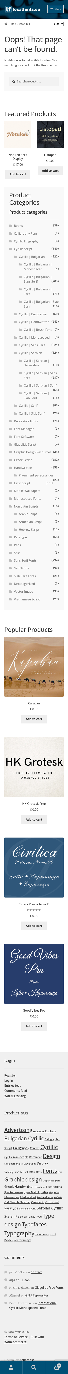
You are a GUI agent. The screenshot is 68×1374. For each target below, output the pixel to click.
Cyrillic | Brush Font (38, 330)
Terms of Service (16, 1337)
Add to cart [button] (17, 174)
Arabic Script (28, 514)
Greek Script (23, 460)
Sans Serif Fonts (25, 560)
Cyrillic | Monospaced (34, 337)
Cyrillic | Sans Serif (32, 345)
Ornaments (37, 1202)
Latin (44, 1192)
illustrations (54, 1187)
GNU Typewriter (36, 1295)
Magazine (54, 1192)
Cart (52, 1364)
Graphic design (23, 1179)
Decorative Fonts (26, 421)
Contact (36, 1272)
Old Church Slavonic (17, 1202)
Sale (17, 553)
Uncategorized (24, 584)
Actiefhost (27, 1360)
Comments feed (15, 1091)
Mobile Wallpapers (27, 491)
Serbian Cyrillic (50, 1208)
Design (51, 1156)
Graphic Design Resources (32, 452)
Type (39, 1216)
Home (12, 24)
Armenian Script (30, 522)
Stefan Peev (13, 1216)
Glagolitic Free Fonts (49, 1287)
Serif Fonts (21, 568)
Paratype (20, 537)
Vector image (22, 1240)
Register (10, 1075)
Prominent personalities (36, 475)
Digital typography (26, 1163)
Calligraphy (21, 1148)
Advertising (18, 1129)
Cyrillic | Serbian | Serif (40, 385)
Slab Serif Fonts (25, 576)
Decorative (35, 1157)
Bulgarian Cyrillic (24, 1138)
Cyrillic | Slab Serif (31, 413)
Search (34, 1367)
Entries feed (12, 1085)
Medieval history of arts (49, 1197)
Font (25, 1171)
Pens (17, 545)
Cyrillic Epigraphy (26, 241)
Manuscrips (11, 1197)
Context (34, 1148)
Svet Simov (29, 1216)
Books (18, 226)
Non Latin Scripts (26, 506)
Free (60, 1172)
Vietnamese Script (27, 599)
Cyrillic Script (23, 249)
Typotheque (42, 1234)
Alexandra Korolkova (44, 1131)
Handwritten (23, 468)
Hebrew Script (29, 530)
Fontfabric (35, 1171)
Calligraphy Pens (26, 233)
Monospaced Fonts (27, 498)
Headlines (40, 1186)
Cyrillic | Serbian (30, 353)
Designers (9, 1163)
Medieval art (28, 1197)
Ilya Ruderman (13, 1192)
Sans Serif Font (27, 1208)
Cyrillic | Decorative (32, 314)
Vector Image (23, 591)
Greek (9, 1186)
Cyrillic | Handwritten (34, 322)
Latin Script (22, 483)
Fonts (50, 1170)
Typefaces (34, 1224)
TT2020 (25, 1280)
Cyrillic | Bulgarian (32, 257)
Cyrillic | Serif (28, 406)
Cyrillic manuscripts (16, 1157)
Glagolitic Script (25, 444)
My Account (11, 1367)
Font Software (24, 437)
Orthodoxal (52, 1202)
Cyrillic (49, 1147)
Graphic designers (51, 1180)
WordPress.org (15, 1096)
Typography (19, 1233)
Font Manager (24, 429)
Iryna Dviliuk (32, 1192)
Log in (8, 1080)
